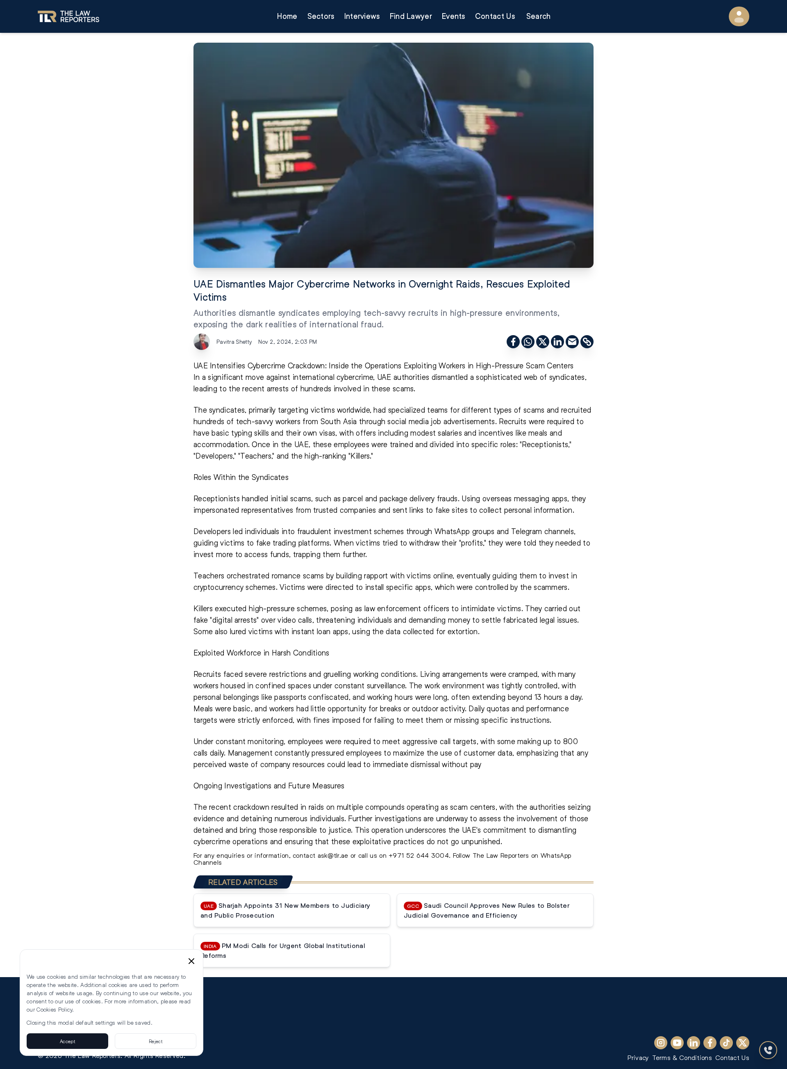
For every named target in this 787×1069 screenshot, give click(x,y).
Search (538, 16)
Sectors (320, 16)
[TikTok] (726, 1042)
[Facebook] (709, 1042)
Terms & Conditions (682, 1057)
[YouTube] (677, 1042)
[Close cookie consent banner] (191, 961)
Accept (67, 1041)
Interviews (362, 16)
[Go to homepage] (68, 16)
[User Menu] (739, 16)
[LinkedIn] (693, 1042)
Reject (155, 1041)
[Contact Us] (768, 1050)
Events (453, 16)
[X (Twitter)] (742, 1042)
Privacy (638, 1057)
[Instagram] (660, 1042)
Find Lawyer (411, 16)
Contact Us (495, 16)
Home (287, 16)
